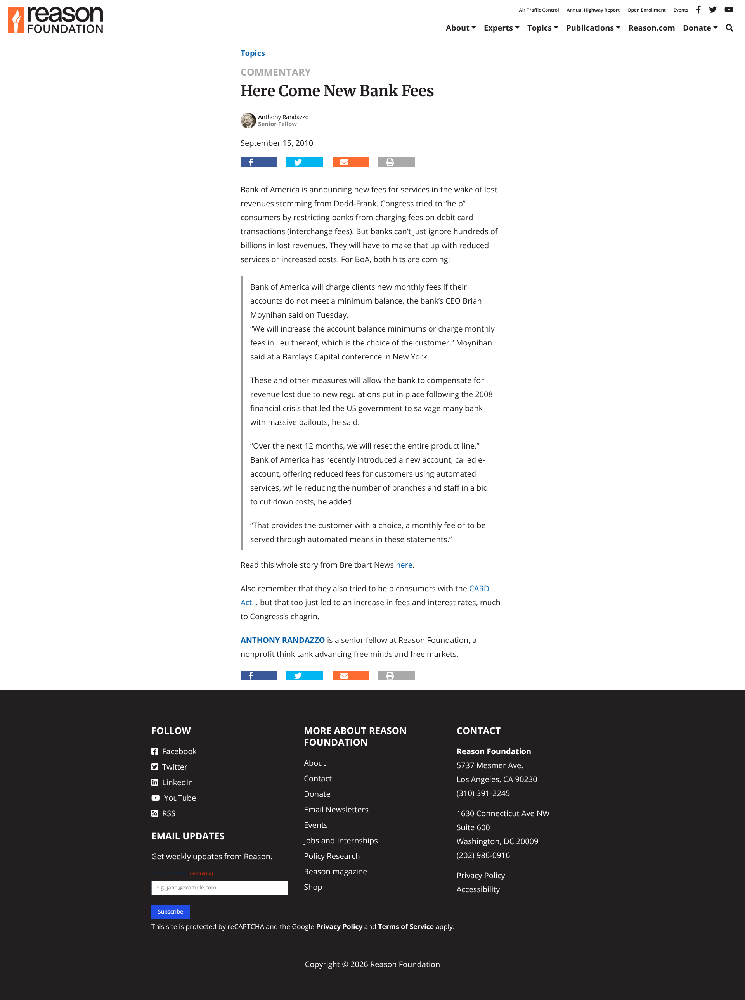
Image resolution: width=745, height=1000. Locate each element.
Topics (539, 27)
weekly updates (194, 856)
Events (681, 10)
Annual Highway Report (593, 10)
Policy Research (332, 856)
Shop (313, 887)
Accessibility (478, 889)
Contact (318, 778)
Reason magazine (335, 871)
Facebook (179, 751)
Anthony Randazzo (283, 640)
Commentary (276, 72)
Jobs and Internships (341, 840)
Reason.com (651, 27)
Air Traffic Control (539, 10)
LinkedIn (177, 782)
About (458, 27)
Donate (697, 27)
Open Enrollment (646, 10)
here (404, 565)
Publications (590, 27)
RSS (168, 813)
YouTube (180, 798)
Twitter (174, 767)
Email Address (182, 873)
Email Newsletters (336, 809)
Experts (498, 27)
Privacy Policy (481, 875)
